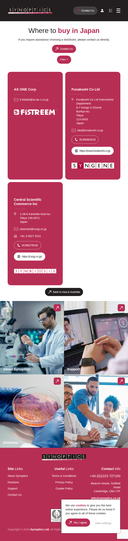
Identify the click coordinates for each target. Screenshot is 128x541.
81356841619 (87, 139)
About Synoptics (18, 475)
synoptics (30, 10)
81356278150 (30, 245)
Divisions (13, 482)
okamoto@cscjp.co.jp (33, 229)
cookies (81, 505)
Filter (63, 59)
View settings (103, 523)
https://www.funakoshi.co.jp (94, 150)
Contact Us (87, 10)
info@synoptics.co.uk (105, 498)
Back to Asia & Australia (66, 292)
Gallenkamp (78, 70)
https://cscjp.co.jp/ (32, 256)
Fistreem (58, 70)
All (25, 70)
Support (12, 488)
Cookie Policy (64, 488)
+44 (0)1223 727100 (105, 476)
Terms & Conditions (64, 475)
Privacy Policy (64, 482)
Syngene (39, 70)
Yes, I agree (80, 522)
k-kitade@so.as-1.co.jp (34, 99)
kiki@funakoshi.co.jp (90, 130)
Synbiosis (99, 70)
